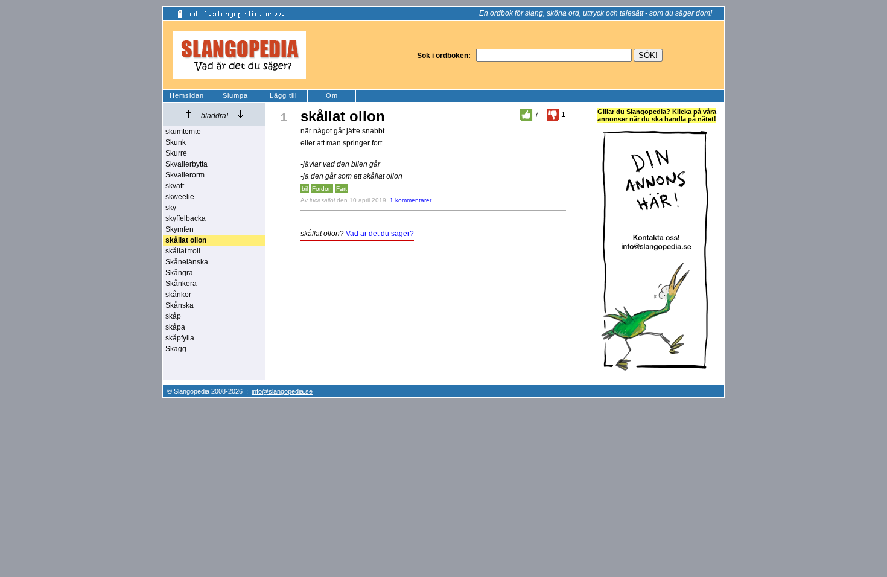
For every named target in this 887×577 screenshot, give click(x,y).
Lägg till (283, 95)
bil (305, 188)
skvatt (174, 186)
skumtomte (183, 131)
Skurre (176, 153)
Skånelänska (186, 262)
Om (332, 95)
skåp (173, 316)
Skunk (175, 142)
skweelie (179, 197)
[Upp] (188, 114)
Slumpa (235, 95)
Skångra (179, 273)
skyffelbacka (185, 218)
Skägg (175, 349)
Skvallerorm (185, 175)
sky (170, 207)
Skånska (179, 305)
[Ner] (240, 114)
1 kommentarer (410, 200)
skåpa (175, 327)
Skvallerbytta (186, 164)
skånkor (178, 294)
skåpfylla (179, 338)
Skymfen (179, 229)
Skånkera (181, 283)
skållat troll (182, 251)
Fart (341, 188)
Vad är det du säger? (380, 233)
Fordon (322, 188)
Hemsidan (187, 95)
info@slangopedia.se (282, 391)
